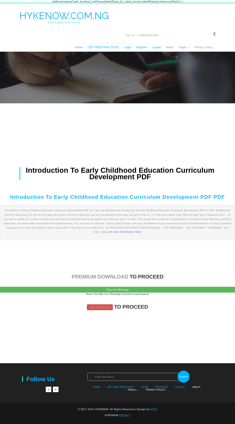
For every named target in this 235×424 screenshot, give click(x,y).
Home (79, 47)
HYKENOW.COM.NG (64, 17)
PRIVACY (124, 415)
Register (141, 47)
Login (127, 47)
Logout (156, 47)
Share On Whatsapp (117, 289)
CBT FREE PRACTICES (103, 47)
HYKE (153, 409)
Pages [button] (183, 47)
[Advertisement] (117, 127)
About (169, 47)
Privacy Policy (203, 47)
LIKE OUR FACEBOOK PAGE (124, 232)
